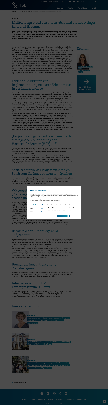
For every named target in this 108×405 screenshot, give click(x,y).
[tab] (35, 205)
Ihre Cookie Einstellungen (40, 190)
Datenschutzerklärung (42, 196)
